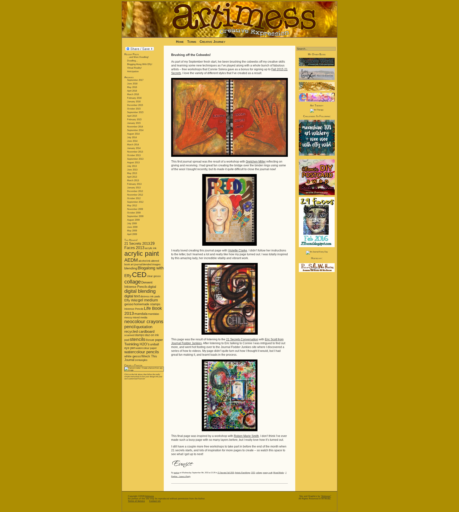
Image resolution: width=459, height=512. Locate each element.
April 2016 (132, 91)
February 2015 (134, 119)
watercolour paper (146, 348)
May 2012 (132, 205)
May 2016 (132, 87)
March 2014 (133, 144)
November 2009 (135, 209)
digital (152, 287)
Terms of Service (136, 501)
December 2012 (135, 191)
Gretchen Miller (256, 161)
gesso (128, 304)
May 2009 (132, 230)
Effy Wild (130, 300)
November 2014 (135, 126)
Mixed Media (278, 473)
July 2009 (132, 223)
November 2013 (135, 152)
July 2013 (132, 166)
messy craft (267, 473)
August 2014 (133, 134)
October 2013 (134, 155)
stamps (139, 335)
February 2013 (134, 184)
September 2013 (135, 159)
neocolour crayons (143, 321)
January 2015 (134, 123)
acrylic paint (141, 253)
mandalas (153, 313)
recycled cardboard (139, 331)
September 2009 (135, 216)
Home (180, 42)
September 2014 (135, 130)
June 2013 (132, 170)
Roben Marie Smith (246, 436)
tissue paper (154, 340)
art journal (136, 264)
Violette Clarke (237, 250)
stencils (137, 339)
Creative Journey (212, 42)
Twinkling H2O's (137, 344)
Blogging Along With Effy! (139, 64)
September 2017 (135, 80)
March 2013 (133, 180)
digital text (132, 296)
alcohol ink (144, 260)
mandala (141, 314)
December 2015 (135, 105)
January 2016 (134, 101)
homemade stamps (147, 304)
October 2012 (134, 198)
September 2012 (135, 202)
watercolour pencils (141, 352)
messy (128, 317)
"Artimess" (326, 496)
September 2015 (135, 112)
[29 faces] (317, 246)
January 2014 (134, 148)
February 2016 (134, 98)
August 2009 (133, 220)
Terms (192, 42)
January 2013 (134, 187)
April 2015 (132, 116)
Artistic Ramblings (242, 473)
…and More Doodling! (138, 57)
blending (130, 268)
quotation (144, 327)
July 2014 (132, 137)
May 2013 (132, 173)
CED (139, 274)
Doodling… (132, 61)
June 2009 (132, 227)
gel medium (148, 300)
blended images (151, 264)
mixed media (140, 317)
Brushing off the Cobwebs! (191, 55)
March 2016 (133, 94)
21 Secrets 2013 (137, 243)
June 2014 (132, 141)
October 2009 (134, 213)
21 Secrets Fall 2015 (226, 473)
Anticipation (133, 71)
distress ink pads (150, 296)
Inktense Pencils (133, 308)
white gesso (132, 356)
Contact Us (155, 501)
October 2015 (134, 109)
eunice (176, 473)
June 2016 (132, 83)
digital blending (140, 291)
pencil (130, 326)
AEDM (131, 260)
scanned (129, 335)
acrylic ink (151, 248)
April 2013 (132, 177)
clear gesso (154, 276)
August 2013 (133, 162)
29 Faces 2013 (139, 245)
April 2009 (132, 234)
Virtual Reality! (134, 68)
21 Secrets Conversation (242, 339)
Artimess (149, 496)
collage (132, 282)
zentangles (141, 360)
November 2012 (135, 195)
